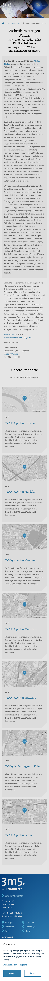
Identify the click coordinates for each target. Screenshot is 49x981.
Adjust (33, 973)
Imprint (23, 965)
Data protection (10, 965)
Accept (12, 973)
